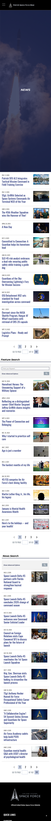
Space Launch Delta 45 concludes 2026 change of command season (16, 602)
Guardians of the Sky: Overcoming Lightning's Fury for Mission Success (15, 282)
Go (36, 351)
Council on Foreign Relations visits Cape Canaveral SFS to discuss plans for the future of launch (15, 639)
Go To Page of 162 (23, 772)
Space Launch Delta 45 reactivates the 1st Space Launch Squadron (15, 659)
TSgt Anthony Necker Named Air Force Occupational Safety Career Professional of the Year (16, 698)
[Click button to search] (46, 373)
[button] (4, 5)
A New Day (7, 227)
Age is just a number (11, 450)
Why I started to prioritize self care (16, 437)
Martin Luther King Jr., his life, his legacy (16, 495)
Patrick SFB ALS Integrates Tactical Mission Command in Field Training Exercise (15, 181)
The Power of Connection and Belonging (15, 422)
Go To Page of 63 (22, 542)
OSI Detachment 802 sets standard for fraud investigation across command (16, 299)
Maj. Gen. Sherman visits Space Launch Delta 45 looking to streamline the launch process (15, 677)
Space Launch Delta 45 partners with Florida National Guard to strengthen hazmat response (14, 582)
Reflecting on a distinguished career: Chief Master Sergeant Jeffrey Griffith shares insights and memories (16, 406)
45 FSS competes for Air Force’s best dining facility (14, 481)
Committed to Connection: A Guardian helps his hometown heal (16, 244)
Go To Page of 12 (23, 351)
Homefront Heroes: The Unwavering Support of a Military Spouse (13, 387)
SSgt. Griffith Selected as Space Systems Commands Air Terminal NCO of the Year (16, 198)
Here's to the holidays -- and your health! (15, 524)
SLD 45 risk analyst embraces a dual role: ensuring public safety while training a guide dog (16, 263)
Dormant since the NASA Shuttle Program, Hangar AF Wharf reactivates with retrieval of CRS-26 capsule (15, 317)
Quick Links (10, 815)
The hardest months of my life (16, 465)
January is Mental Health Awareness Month (13, 510)
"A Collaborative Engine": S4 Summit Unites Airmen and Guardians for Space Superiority (16, 718)
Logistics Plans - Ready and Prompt (15, 334)
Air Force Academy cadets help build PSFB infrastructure (16, 737)
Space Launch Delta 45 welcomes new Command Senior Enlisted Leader (15, 619)
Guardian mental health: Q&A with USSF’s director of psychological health (16, 754)
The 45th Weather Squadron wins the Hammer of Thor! (15, 213)
